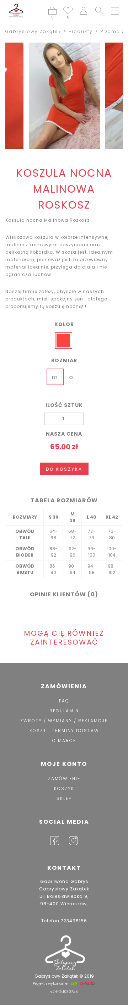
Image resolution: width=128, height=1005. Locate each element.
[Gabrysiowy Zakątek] (16, 11)
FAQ (64, 701)
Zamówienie (64, 778)
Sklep (64, 798)
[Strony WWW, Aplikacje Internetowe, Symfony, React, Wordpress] (73, 983)
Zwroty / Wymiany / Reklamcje (64, 721)
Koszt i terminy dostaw (64, 731)
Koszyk (64, 788)
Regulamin (64, 711)
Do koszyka (64, 469)
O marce (64, 741)
